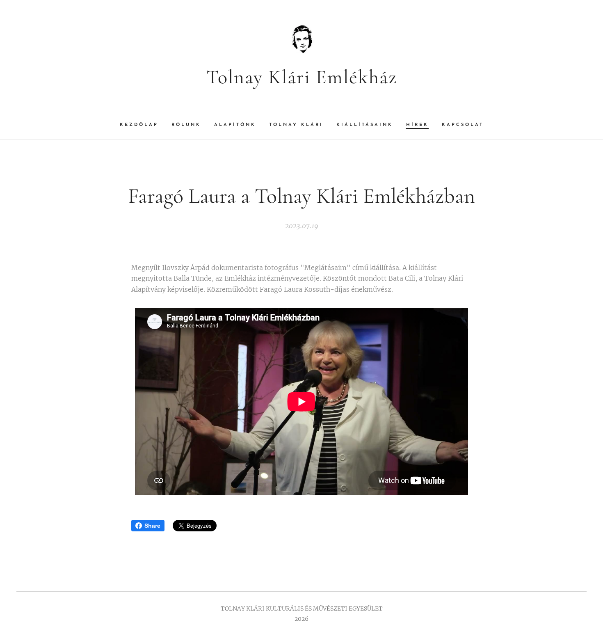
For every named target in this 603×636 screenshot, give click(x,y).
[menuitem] (142, 125)
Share (152, 525)
